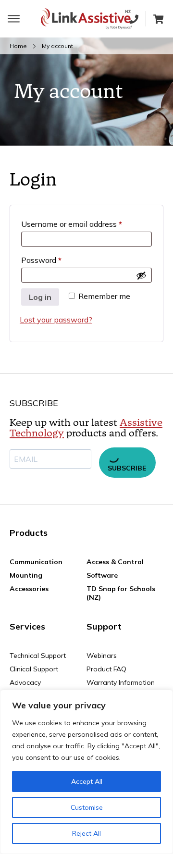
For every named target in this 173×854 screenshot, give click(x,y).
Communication (36, 561)
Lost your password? (56, 319)
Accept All (86, 781)
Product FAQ (106, 669)
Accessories (29, 588)
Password (56, 260)
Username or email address (86, 224)
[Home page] (86, 18)
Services (27, 626)
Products (29, 532)
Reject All (86, 833)
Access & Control (115, 561)
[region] (86, 772)
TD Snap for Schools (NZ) (120, 593)
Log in (40, 297)
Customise (87, 807)
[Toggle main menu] (14, 19)
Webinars (101, 655)
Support (104, 626)
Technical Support (38, 655)
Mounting (26, 575)
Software (102, 575)
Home (18, 46)
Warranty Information (120, 682)
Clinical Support (34, 669)
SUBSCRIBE (127, 468)
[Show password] (141, 275)
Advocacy (25, 682)
